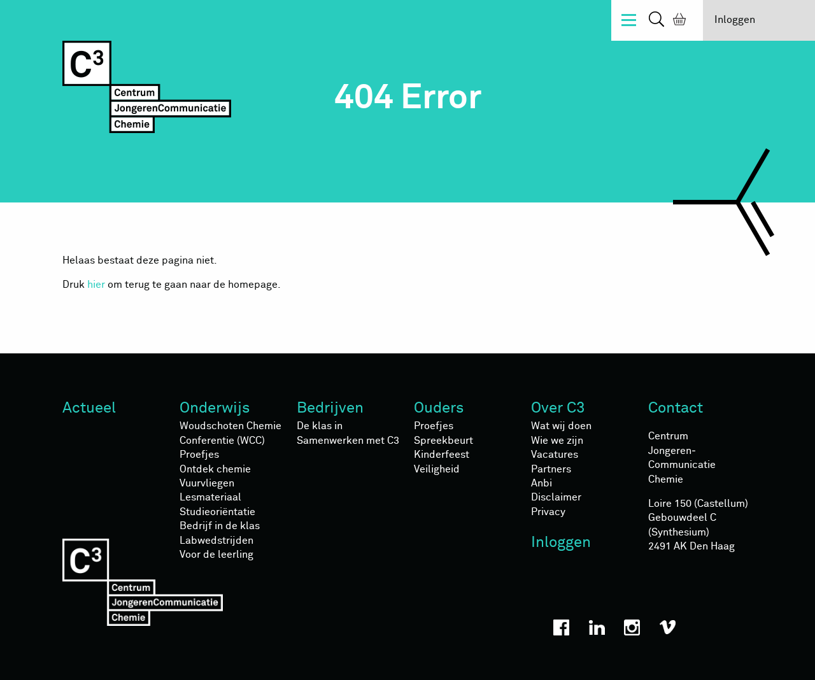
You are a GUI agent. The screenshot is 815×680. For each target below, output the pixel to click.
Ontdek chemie (215, 469)
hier (96, 285)
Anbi (541, 483)
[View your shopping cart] (677, 21)
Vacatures (554, 455)
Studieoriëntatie (217, 512)
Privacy (548, 512)
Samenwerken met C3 (348, 441)
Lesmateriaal (210, 497)
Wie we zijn (557, 441)
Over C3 (558, 408)
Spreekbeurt (443, 441)
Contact (675, 408)
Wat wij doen (561, 426)
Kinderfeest (441, 455)
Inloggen (734, 20)
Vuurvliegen (207, 483)
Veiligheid (437, 469)
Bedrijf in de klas (220, 526)
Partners (551, 469)
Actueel (89, 408)
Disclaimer (556, 497)
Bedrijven (330, 408)
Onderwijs (215, 408)
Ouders (439, 408)
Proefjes (199, 455)
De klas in (320, 426)
